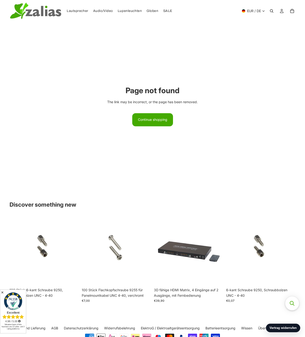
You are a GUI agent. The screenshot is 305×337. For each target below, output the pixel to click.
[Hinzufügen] (71, 278)
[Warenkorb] (292, 11)
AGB (54, 328)
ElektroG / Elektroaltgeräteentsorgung (170, 328)
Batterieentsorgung (220, 328)
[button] (292, 303)
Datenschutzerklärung (81, 328)
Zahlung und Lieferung (28, 328)
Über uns (265, 328)
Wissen (246, 328)
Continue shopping (152, 119)
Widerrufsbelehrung (119, 328)
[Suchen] (271, 11)
